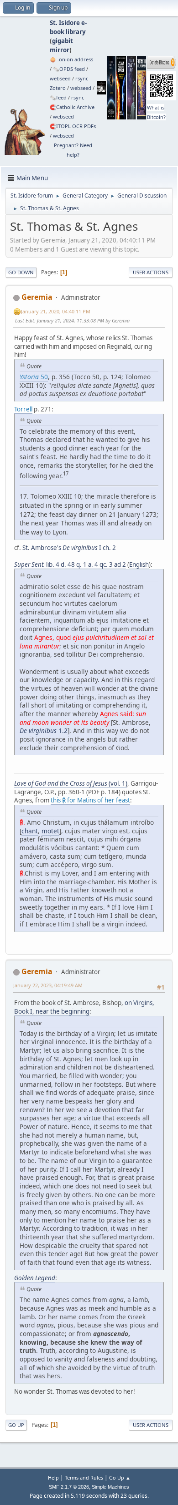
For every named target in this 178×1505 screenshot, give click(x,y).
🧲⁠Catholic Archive (72, 107)
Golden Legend (34, 1278)
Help (53, 1477)
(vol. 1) (70, 783)
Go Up (16, 1424)
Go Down (21, 272)
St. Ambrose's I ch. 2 (69, 548)
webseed (60, 78)
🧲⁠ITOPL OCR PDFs (73, 126)
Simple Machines (110, 1487)
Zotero (58, 87)
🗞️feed (58, 97)
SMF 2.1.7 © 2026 (69, 1487)
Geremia (36, 297)
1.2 (44, 730)
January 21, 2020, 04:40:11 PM (55, 311)
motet (50, 831)
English (139, 564)
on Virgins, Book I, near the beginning (84, 1007)
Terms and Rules (84, 1477)
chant (29, 831)
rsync (81, 78)
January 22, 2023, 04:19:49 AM (48, 985)
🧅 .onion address (71, 59)
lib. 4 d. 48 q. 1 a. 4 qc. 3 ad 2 (70, 564)
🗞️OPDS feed (69, 68)
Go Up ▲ (120, 1477)
